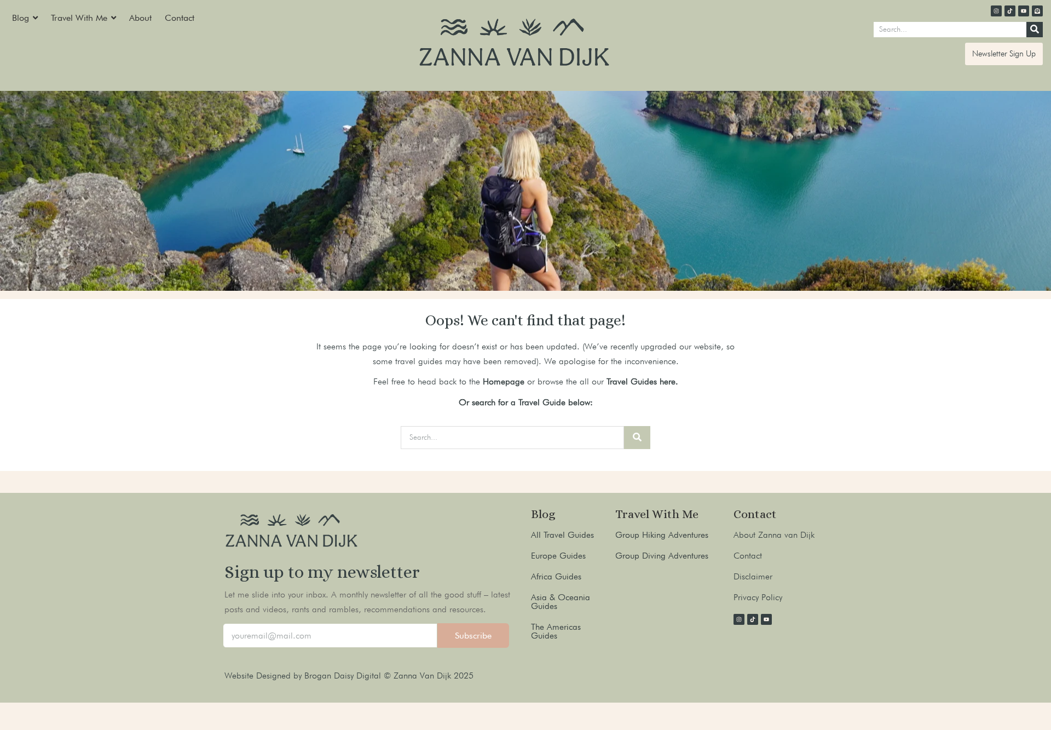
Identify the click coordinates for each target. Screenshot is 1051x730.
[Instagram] (996, 10)
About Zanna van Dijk (774, 535)
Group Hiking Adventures (661, 535)
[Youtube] (1023, 10)
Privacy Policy (758, 597)
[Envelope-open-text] (1037, 10)
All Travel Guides (562, 535)
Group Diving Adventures (661, 555)
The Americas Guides (556, 631)
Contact (748, 555)
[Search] (1034, 29)
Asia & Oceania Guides (560, 601)
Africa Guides (556, 576)
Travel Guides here (641, 381)
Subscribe (473, 635)
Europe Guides (558, 555)
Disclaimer (753, 576)
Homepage (503, 381)
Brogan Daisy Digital (344, 675)
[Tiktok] (1009, 10)
